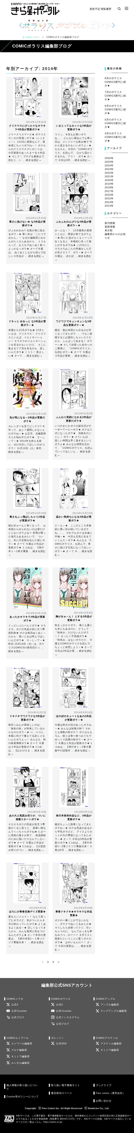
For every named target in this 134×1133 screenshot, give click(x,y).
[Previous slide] (20, 25)
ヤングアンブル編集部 (114, 1011)
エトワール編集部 (21, 1043)
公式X (14, 1004)
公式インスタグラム (68, 1017)
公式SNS (61, 1043)
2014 (108, 202)
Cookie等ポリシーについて (22, 1096)
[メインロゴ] (35, 9)
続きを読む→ (34, 160)
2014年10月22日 (82, 513)
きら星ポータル (30, 37)
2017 (108, 191)
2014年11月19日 (83, 317)
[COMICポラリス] (38, 25)
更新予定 (95, 9)
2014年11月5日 (83, 413)
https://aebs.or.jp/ (52, 1122)
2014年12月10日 (36, 218)
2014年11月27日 (36, 317)
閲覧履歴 (106, 9)
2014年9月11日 (83, 811)
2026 (108, 158)
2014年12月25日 (36, 122)
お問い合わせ (103, 1100)
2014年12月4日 (83, 218)
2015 (108, 198)
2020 (108, 180)
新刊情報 (110, 223)
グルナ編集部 (19, 1050)
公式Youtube (19, 1011)
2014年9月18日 (37, 811)
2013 (108, 205)
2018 (108, 187)
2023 (108, 169)
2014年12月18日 (82, 122)
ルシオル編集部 (20, 1063)
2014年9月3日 (37, 907)
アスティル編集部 (111, 1043)
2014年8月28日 (83, 907)
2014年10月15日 (36, 613)
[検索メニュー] (119, 8)
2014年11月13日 (36, 413)
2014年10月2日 (37, 712)
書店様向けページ (61, 1093)
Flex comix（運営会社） (110, 1093)
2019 (108, 183)
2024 (108, 165)
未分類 (109, 230)
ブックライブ (103, 1085)
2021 (108, 176)
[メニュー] (126, 8)
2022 (108, 172)
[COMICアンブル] (71, 25)
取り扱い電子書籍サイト (65, 1085)
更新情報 (110, 226)
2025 (108, 161)
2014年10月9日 (83, 612)
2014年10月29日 (36, 513)
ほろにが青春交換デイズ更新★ (27, 911)
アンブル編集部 (110, 1004)
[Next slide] (113, 25)
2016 (108, 194)
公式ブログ (17, 1017)
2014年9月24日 (83, 712)
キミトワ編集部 (20, 1056)
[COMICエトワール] (105, 25)
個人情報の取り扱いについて (22, 1087)
